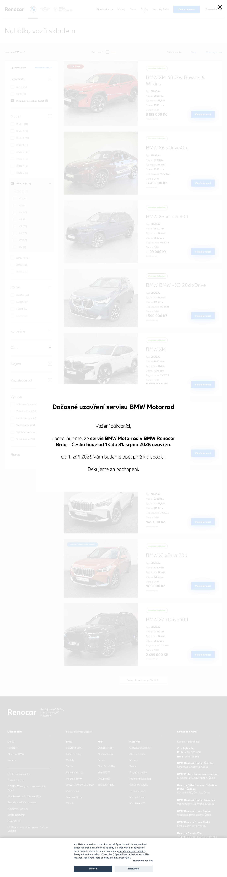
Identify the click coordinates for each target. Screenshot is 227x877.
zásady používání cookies (131, 851)
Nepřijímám (133, 868)
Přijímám (93, 868)
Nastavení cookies (143, 860)
